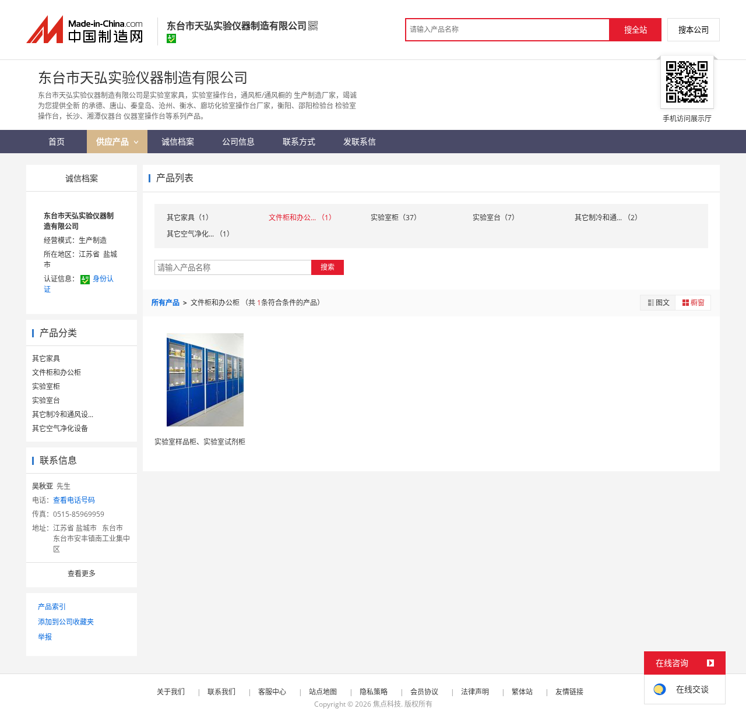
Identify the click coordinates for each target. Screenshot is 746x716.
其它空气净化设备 (60, 428)
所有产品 (166, 303)
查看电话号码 (74, 500)
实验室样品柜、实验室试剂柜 (199, 442)
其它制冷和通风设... (62, 414)
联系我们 (221, 692)
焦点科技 (387, 704)
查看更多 (82, 574)
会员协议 (424, 692)
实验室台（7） (496, 218)
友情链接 (569, 692)
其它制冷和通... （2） (608, 218)
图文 (663, 303)
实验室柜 (46, 386)
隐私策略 (374, 692)
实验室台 (46, 400)
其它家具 (46, 359)
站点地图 (323, 692)
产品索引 (52, 607)
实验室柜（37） (396, 218)
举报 (45, 637)
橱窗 (698, 303)
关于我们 (171, 692)
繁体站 (522, 692)
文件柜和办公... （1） (302, 218)
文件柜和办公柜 (56, 373)
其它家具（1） (190, 218)
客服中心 (272, 692)
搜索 (328, 267)
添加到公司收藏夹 (66, 622)
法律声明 (475, 692)
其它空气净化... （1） (200, 234)
